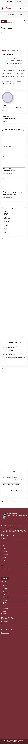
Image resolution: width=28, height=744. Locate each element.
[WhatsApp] (14, 83)
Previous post (6, 116)
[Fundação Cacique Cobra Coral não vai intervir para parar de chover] (14, 183)
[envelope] (10, 83)
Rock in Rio (21, 482)
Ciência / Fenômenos (8, 218)
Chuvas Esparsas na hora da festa (10, 118)
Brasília (10, 474)
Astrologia (4, 474)
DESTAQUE (6, 214)
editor (4, 105)
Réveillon (4, 484)
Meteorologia (5, 551)
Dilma (4, 477)
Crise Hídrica (6, 225)
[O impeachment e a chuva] (14, 161)
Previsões (6, 362)
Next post (5, 121)
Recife (8, 482)
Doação (4, 548)
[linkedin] (6, 83)
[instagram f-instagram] (11, 4)
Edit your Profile (19, 107)
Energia (5, 226)
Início (4, 560)
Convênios (6, 224)
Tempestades (10, 484)
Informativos (6, 232)
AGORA (5, 211)
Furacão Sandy (10, 479)
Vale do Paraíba (17, 484)
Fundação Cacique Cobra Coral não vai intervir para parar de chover (12, 193)
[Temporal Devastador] (14, 138)
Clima (4, 50)
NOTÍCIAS (6, 215)
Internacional (6, 233)
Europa (4, 479)
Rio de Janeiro (14, 482)
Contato (4, 557)
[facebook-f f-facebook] (14, 4)
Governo (5, 230)
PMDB (4, 482)
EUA (20, 477)
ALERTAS (6, 213)
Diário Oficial (9, 477)
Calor (14, 474)
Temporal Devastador (8, 148)
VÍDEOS (5, 217)
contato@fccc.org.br (4, 620)
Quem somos (5, 542)
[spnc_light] (26, 9)
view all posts (4, 110)
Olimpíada (16, 479)
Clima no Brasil (7, 221)
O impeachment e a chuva (9, 170)
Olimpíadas (23, 479)
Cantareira (19, 474)
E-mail (2, 571)
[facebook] (3, 83)
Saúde (5, 235)
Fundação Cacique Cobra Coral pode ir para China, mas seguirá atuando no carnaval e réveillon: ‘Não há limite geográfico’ (14, 359)
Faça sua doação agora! (8, 350)
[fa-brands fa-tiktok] (17, 4)
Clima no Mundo (7, 222)
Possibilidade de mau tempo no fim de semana (13, 123)
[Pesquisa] (24, 9)
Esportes (5, 228)
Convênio (5, 545)
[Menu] (20, 9)
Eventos (5, 229)
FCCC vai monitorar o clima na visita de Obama (11, 20)
